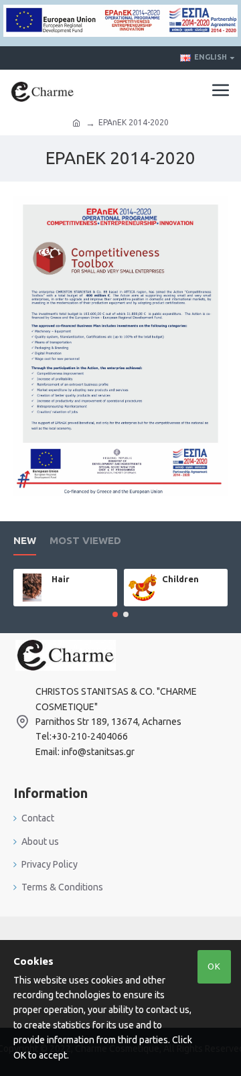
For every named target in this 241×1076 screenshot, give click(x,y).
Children (180, 579)
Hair (61, 579)
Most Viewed (85, 540)
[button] (115, 614)
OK (214, 966)
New (24, 540)
